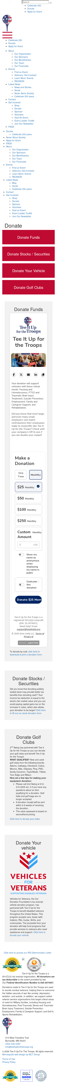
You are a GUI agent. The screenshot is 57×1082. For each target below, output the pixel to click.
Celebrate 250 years (24, 96)
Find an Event (21, 72)
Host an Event (19, 210)
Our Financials (21, 65)
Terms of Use (8, 1058)
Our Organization (22, 53)
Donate (30, 8)
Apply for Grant (34, 11)
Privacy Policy (9, 1061)
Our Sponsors (21, 56)
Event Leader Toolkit (24, 120)
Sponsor (18, 111)
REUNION (19, 81)
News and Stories (22, 87)
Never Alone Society (24, 93)
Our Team (19, 62)
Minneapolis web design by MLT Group (21, 1054)
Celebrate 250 (34, 5)
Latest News (14, 84)
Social (17, 90)
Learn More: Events (23, 78)
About (11, 50)
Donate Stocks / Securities (28, 253)
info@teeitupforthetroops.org (19, 1046)
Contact (12, 99)
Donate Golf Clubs (28, 287)
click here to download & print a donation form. (26, 653)
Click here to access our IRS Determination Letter (27, 952)
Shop (16, 105)
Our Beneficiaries (22, 59)
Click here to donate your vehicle (27, 934)
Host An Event (21, 117)
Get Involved (14, 102)
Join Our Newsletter (23, 123)
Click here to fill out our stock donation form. (28, 712)
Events (11, 68)
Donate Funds (28, 237)
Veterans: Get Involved (25, 75)
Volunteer (19, 114)
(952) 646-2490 (12, 1043)
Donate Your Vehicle (28, 270)
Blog (14, 182)
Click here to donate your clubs (25, 818)
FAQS (11, 126)
